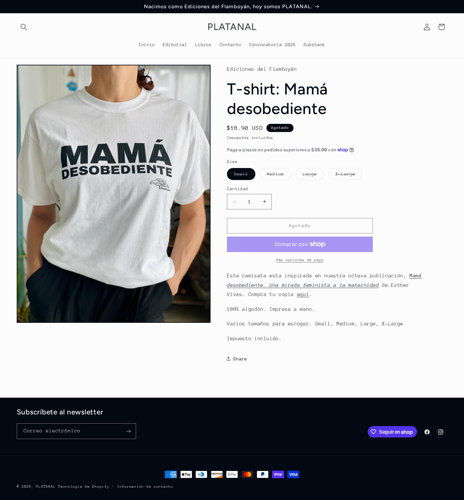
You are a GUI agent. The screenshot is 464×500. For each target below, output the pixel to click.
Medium (279, 175)
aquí (303, 294)
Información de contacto (145, 487)
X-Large (349, 175)
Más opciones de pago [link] (300, 260)
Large (313, 175)
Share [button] (240, 358)
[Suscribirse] (128, 431)
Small (244, 175)
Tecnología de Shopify (83, 487)
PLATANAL (46, 487)
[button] (24, 27)
